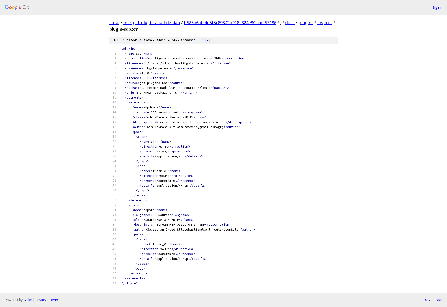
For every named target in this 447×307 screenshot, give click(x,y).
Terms (54, 299)
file (205, 40)
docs (290, 22)
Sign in (437, 7)
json (438, 299)
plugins (305, 22)
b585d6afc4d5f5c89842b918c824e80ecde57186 (230, 22)
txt (427, 299)
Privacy (40, 299)
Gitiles (28, 299)
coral (114, 22)
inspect (324, 22)
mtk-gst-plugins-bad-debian (151, 22)
